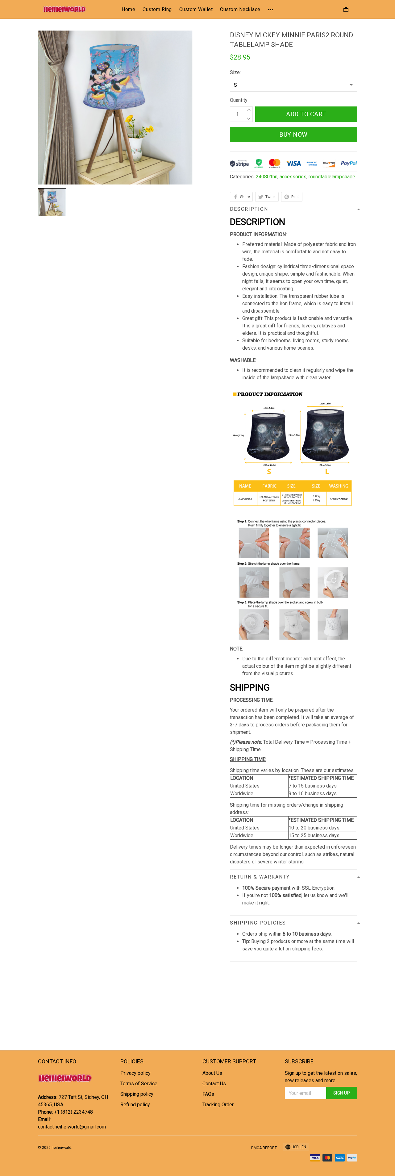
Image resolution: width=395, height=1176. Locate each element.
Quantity (238, 100)
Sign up (341, 1093)
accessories (293, 177)
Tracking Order (218, 1104)
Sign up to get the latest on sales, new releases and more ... (321, 1076)
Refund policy (135, 1104)
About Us (212, 1073)
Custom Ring (157, 9)
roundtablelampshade (332, 177)
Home (128, 9)
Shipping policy (136, 1094)
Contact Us (214, 1084)
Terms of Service (138, 1084)
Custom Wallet (196, 9)
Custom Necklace (240, 9)
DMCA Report (264, 1148)
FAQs (208, 1094)
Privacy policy (135, 1073)
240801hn (266, 177)
